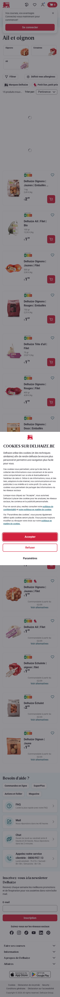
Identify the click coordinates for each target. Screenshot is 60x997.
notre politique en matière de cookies (35, 509)
